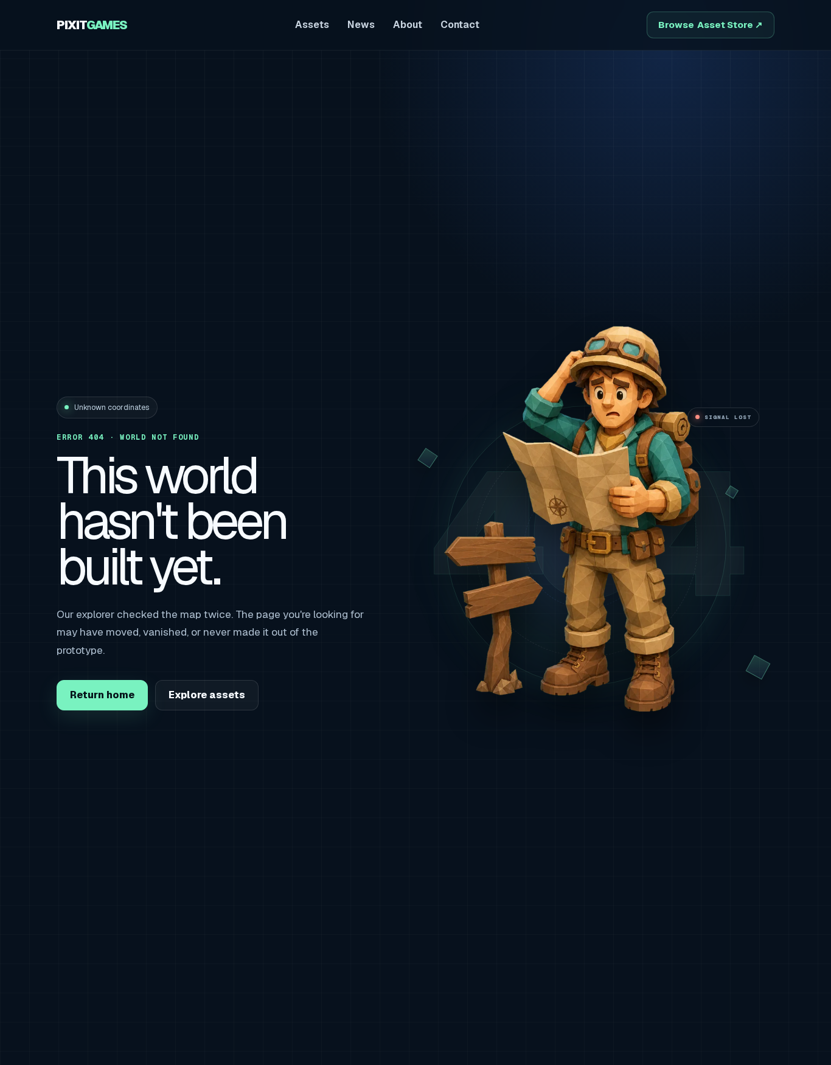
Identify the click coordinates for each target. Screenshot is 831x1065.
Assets (312, 24)
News (361, 24)
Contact (459, 24)
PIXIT (92, 25)
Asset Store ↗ (710, 24)
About (407, 24)
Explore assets (207, 695)
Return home (102, 695)
